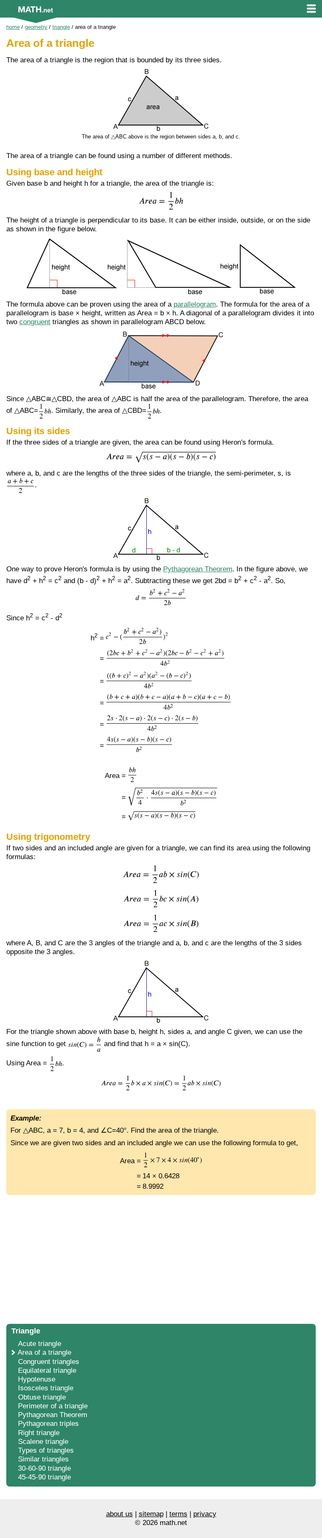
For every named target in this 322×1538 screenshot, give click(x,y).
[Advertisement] (161, 1257)
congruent (34, 322)
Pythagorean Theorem (197, 569)
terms (178, 1514)
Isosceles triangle (45, 1388)
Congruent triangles (48, 1362)
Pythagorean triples (48, 1424)
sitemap (151, 1514)
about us (119, 1514)
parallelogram (195, 304)
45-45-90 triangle (44, 1477)
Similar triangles (43, 1459)
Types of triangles (46, 1450)
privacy (204, 1514)
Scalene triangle (43, 1442)
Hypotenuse (36, 1379)
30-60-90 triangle (44, 1468)
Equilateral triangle (47, 1370)
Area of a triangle (44, 1352)
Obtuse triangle (42, 1397)
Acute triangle (39, 1344)
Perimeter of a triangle (53, 1406)
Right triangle (39, 1433)
